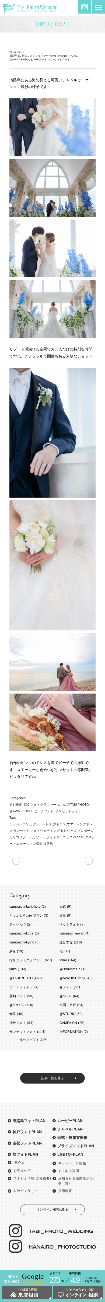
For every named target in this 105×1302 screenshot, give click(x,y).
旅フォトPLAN (25, 1154)
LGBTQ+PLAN (70, 1154)
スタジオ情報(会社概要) (32, 1178)
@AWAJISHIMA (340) (76, 978)
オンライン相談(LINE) (53, 1209)
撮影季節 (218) (71, 942)
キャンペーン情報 (72, 1163)
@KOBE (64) (69, 996)
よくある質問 (68, 1171)
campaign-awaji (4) (75, 933)
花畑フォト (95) (21, 996)
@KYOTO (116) (21, 1005)
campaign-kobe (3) (24, 933)
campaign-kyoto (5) (24, 942)
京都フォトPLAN (27, 1143)
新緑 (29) (16, 951)
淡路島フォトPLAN (29, 1121)
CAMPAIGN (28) (72, 1023)
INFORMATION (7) (74, 1032)
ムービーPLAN (70, 1121)
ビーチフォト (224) (24, 987)
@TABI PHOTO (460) (25, 978)
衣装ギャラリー (25, 1191)
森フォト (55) (70, 987)
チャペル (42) (19, 924)
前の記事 (89, 861)
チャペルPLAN (70, 1129)
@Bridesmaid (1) (73, 969)
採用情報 (65, 1191)
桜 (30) (65, 951)
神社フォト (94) (21, 1023)
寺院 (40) (16, 1014)
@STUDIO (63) (71, 1014)
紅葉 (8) (65, 915)
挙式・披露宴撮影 (72, 1137)
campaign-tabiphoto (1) (27, 906)
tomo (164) (68, 960)
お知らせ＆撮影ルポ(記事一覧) (76, 1181)
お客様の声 (22, 1171)
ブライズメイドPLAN (75, 1146)
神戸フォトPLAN (27, 1132)
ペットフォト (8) (72, 924)
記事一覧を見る (52, 1078)
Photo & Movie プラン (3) (28, 915)
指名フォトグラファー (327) (30, 960)
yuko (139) (17, 969)
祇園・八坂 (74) (71, 1005)
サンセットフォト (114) (27, 1032)
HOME (18, 1162)
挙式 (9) (65, 906)
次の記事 (16, 861)
